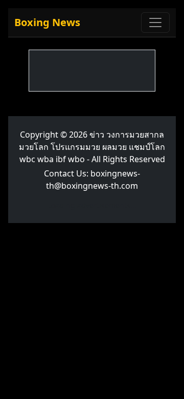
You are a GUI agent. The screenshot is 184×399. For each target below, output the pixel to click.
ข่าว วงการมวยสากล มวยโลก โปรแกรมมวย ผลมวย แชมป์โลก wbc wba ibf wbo (92, 147)
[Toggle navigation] (155, 22)
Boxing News (47, 22)
